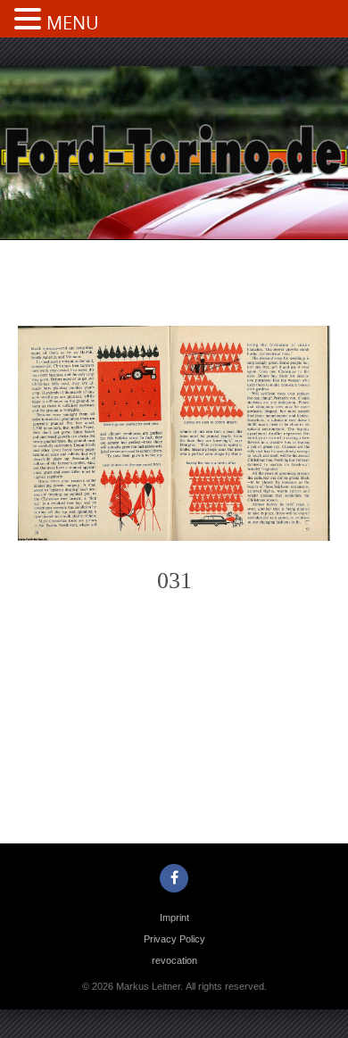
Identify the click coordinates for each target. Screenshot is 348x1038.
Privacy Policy (174, 939)
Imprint (174, 917)
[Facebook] (174, 878)
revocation (174, 960)
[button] (30, 20)
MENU (72, 23)
